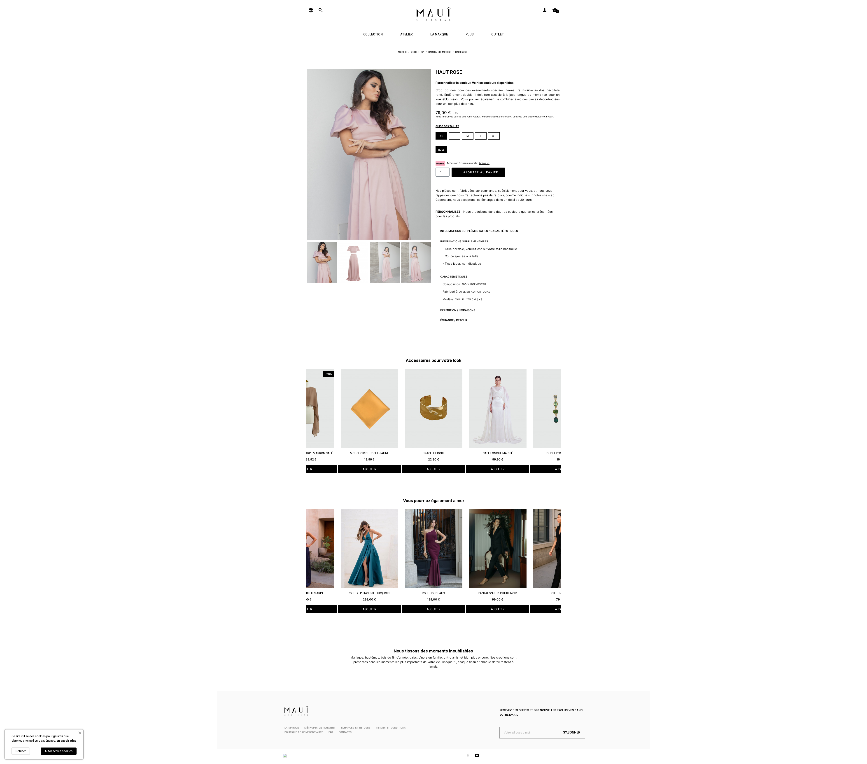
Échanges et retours (355, 727)
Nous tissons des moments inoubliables (433, 651)
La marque (291, 727)
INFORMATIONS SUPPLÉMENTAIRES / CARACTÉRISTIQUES (479, 231)
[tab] (498, 231)
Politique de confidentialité (303, 732)
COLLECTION (373, 34)
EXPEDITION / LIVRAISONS (457, 310)
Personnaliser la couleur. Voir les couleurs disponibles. (475, 82)
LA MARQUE (439, 34)
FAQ (331, 732)
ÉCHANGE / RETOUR (453, 320)
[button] (313, 154)
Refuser (21, 751)
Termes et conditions (391, 727)
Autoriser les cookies (58, 751)
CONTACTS (345, 732)
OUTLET (497, 34)
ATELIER (406, 34)
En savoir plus (66, 740)
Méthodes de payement (320, 727)
